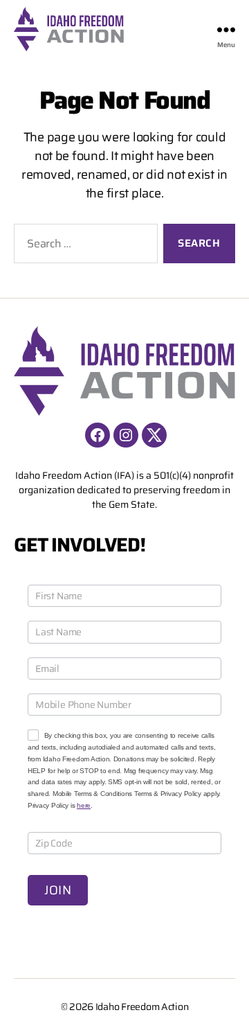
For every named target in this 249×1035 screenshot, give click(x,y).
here (84, 805)
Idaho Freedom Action (142, 1006)
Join (57, 890)
